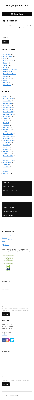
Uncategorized (7, 78)
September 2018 (8, 107)
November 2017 (8, 114)
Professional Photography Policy (11, 240)
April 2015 (6, 171)
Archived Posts (7, 56)
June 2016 (6, 145)
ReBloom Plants (7, 71)
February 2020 (7, 103)
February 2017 (7, 129)
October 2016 (7, 138)
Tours (3, 241)
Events (5, 63)
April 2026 (6, 96)
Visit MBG (6, 182)
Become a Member (8, 186)
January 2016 (7, 153)
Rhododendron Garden (9, 74)
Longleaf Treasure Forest (10, 69)
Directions (4, 238)
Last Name (5, 290)
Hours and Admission (8, 236)
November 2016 (8, 136)
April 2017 (6, 125)
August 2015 (7, 162)
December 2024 (8, 98)
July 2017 (6, 118)
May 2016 (6, 147)
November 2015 (8, 156)
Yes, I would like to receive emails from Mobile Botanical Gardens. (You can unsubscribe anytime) (15, 309)
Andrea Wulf (6, 54)
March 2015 (6, 173)
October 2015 (7, 158)
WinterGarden (7, 85)
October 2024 (7, 101)
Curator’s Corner (8, 60)
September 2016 (8, 140)
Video (5, 80)
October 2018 (7, 105)
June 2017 (6, 120)
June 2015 (6, 167)
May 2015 (6, 169)
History (5, 67)
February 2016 (7, 151)
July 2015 (6, 164)
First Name (6, 281)
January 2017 (7, 131)
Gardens (5, 65)
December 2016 (8, 134)
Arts (4, 58)
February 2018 (7, 109)
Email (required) (7, 298)
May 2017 (6, 123)
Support (5, 76)
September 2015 (8, 160)
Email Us (4, 335)
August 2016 (7, 142)
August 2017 (7, 116)
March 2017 (6, 127)
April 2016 (6, 149)
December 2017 (8, 112)
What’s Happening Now (10, 190)
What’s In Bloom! (8, 194)
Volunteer (6, 82)
